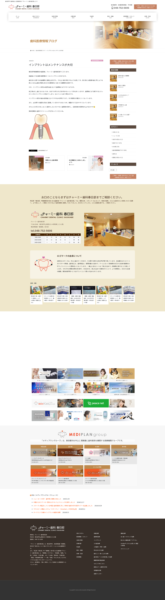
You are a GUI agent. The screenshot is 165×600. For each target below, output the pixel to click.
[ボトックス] (122, 403)
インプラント (97, 540)
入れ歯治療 (97, 543)
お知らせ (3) (115, 132)
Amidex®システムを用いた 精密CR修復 (129, 544)
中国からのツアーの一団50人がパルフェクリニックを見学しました (54, 502)
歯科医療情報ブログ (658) (119, 150)
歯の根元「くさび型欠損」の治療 (103, 557)
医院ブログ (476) (117, 143)
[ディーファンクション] (96, 415)
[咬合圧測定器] (44, 415)
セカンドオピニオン (99, 563)
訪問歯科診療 (97, 570)
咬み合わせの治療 (98, 550)
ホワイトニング (125, 549)
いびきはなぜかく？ (123, 95)
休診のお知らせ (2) (117, 139)
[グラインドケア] (70, 415)
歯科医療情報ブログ (97, 60)
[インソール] (122, 415)
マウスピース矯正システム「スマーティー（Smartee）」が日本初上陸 (55, 509)
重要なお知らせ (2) (117, 157)
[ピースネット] (96, 403)
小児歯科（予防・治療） (100, 547)
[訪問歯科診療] (44, 403)
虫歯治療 (96, 533)
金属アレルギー (98, 574)
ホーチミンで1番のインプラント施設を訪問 (47, 512)
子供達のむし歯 (122, 105)
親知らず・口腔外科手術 (100, 567)
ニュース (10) (116, 136)
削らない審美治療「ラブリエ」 (129, 540)
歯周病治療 (97, 537)
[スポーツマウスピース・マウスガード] (70, 403)
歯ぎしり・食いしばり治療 (101, 553)
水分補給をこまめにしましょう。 (77, 161)
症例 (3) (114, 154)
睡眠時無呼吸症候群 (99, 560)
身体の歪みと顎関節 (123, 76)
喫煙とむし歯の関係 (51, 160)
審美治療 (123, 533)
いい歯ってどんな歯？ (124, 114)
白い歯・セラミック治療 (127, 537)
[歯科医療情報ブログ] (36, 163)
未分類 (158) (115, 146)
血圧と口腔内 (121, 85)
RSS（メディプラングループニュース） (45, 495)
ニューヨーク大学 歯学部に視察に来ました (47, 499)
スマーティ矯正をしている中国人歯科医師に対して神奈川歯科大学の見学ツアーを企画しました (63, 506)
